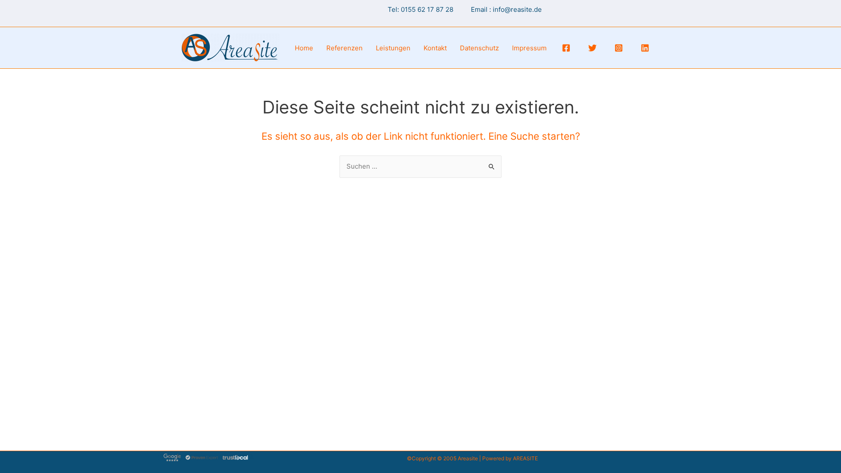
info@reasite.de (517, 9)
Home (304, 48)
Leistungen (393, 48)
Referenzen (344, 48)
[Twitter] (592, 48)
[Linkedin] (645, 48)
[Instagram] (619, 48)
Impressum (529, 48)
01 (404, 9)
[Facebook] (566, 48)
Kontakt (435, 48)
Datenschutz (479, 48)
